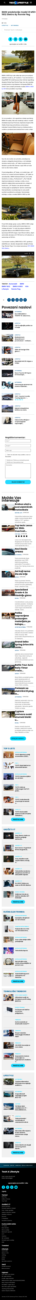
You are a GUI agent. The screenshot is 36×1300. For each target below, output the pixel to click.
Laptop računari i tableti (8, 1212)
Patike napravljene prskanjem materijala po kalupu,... (22, 618)
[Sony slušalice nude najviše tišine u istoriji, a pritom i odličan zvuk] (8, 859)
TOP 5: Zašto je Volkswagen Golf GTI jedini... (22, 789)
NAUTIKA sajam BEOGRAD (9, 1286)
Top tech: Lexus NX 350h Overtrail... (23, 528)
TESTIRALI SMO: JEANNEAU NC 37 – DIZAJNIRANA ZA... (21, 1108)
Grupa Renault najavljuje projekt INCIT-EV (21, 1096)
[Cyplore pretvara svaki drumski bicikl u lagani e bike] (8, 714)
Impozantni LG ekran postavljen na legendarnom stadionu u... (23, 1058)
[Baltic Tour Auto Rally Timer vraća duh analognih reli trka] (8, 668)
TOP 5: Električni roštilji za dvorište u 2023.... (22, 755)
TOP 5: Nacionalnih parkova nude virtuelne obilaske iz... (23, 813)
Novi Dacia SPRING (21, 550)
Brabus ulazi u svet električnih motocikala (23, 507)
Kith (26, 286)
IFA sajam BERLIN (6, 1276)
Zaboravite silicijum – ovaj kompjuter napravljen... (22, 421)
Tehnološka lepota (21, 951)
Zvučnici (4, 1236)
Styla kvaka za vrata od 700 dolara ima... (22, 930)
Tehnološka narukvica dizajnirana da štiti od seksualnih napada (22, 873)
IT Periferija (5, 1218)
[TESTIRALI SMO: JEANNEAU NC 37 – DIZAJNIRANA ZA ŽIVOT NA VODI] (8, 1106)
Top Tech (17, 534)
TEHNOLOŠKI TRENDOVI (14, 991)
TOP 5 (16, 763)
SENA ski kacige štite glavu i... (22, 350)
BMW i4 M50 (18, 286)
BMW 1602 (6, 286)
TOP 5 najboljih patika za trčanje (23, 326)
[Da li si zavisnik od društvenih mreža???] (8, 1022)
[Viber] (25, 300)
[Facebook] (10, 39)
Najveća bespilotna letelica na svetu (22, 409)
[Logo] (18, 2)
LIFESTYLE (8, 1075)
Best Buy (4, 1197)
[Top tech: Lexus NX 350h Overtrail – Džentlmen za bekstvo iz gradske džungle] (8, 528)
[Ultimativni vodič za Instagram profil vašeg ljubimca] (8, 997)
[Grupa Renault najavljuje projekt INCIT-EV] (8, 1094)
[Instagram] (15, 39)
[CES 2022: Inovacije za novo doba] (8, 1045)
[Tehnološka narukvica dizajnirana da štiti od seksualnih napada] (8, 871)
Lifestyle (5, 25)
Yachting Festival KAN (8, 1288)
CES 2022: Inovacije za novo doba (22, 1046)
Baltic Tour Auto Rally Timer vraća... (24, 667)
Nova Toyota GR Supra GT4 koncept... (23, 374)
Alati (3, 1242)
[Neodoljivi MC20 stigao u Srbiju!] (7, 361)
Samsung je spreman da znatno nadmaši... (23, 385)
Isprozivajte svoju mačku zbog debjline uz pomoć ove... (23, 963)
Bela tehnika (5, 1228)
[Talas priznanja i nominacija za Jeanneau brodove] (8, 1118)
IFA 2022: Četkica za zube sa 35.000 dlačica (23, 884)
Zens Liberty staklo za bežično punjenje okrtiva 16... (22, 837)
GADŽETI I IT (9, 829)
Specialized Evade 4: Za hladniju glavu (23, 592)
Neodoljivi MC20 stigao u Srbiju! (24, 362)
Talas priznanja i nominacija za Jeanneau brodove (21, 1120)
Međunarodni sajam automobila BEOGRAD (13, 1280)
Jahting (17, 1104)
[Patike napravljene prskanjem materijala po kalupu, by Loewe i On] (8, 616)
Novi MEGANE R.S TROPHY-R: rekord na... (23, 315)
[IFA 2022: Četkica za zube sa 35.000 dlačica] (8, 883)
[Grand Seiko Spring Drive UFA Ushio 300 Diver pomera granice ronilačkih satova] (8, 645)
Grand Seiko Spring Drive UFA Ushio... (24, 644)
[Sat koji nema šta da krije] (8, 574)
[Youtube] (26, 39)
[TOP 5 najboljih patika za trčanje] (7, 326)
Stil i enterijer (5, 1238)
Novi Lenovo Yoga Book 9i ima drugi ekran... (23, 849)
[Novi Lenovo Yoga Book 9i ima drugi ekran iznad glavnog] (8, 848)
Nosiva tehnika (20, 892)
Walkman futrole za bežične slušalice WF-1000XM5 (22, 896)
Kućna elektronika (21, 752)
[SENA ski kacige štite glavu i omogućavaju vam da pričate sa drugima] (7, 350)
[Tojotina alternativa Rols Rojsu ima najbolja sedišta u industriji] (8, 1081)
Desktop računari (7, 1214)
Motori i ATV (18, 512)
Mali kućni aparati (7, 1232)
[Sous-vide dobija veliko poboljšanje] (8, 940)
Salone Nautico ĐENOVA (8, 1290)
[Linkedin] (21, 300)
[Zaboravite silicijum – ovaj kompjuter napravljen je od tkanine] (7, 420)
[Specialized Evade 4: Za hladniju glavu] (8, 592)
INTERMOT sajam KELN (8, 1284)
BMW (22, 284)
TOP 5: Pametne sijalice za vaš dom (23, 777)
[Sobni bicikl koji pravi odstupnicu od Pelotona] (8, 974)
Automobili (15, 25)
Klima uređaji (5, 1230)
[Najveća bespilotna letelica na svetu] (7, 408)
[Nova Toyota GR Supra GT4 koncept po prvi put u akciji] (7, 373)
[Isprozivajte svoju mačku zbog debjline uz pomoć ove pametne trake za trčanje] (8, 961)
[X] (20, 39)
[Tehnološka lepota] (8, 950)
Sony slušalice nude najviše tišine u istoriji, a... (22, 860)
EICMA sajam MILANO (8, 1278)
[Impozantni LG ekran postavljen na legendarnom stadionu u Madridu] (8, 1056)
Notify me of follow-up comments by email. (18, 460)
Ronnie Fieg (15, 289)
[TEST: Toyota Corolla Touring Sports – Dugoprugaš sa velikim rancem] (7, 396)
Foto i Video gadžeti (21, 995)
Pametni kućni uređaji (22, 926)
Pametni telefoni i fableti (9, 1208)
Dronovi (4, 1216)
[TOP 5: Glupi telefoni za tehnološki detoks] (8, 765)
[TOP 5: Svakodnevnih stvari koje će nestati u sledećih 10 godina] (8, 799)
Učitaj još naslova (17, 738)
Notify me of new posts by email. (15, 462)
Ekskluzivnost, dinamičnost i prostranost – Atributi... (23, 339)
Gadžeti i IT (18, 833)
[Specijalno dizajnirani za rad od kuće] (8, 918)
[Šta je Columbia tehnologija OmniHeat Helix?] (8, 1033)
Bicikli (17, 598)
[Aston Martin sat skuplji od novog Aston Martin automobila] (8, 1145)
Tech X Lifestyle (10, 1171)
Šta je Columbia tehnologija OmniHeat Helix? (22, 1035)
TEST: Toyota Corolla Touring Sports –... (22, 397)
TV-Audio (4, 1226)
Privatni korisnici (6, 1266)
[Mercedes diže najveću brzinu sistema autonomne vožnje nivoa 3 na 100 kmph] (8, 1131)
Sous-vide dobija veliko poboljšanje (23, 940)
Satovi (17, 577)
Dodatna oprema (7, 1220)
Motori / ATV (5, 1253)
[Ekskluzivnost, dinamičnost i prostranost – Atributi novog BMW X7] (7, 337)
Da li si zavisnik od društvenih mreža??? (22, 1023)
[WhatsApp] (17, 300)
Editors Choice (6, 1199)
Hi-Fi (3, 1234)
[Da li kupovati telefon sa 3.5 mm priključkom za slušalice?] (8, 1010)
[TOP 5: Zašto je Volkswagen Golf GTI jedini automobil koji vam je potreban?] (8, 787)
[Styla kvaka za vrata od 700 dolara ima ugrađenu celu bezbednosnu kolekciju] (8, 929)
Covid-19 (17, 809)
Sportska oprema (20, 627)
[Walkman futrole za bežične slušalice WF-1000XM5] (8, 894)
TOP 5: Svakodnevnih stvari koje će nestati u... (22, 801)
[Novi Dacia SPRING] (8, 552)
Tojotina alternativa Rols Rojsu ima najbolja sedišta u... (22, 1083)
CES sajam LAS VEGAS (8, 1274)
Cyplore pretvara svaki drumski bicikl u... (23, 715)
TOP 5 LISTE (9, 748)
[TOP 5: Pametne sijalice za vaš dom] (8, 776)
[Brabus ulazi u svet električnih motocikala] (8, 507)
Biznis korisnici (6, 1268)
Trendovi (18, 1019)
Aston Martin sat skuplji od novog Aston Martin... (23, 1147)
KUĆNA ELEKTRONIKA (14, 912)
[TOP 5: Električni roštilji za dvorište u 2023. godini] (8, 754)
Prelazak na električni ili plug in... (24, 691)
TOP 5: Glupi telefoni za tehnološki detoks (22, 766)
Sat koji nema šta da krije (22, 573)
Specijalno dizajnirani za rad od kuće (22, 919)
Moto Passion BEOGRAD (8, 1282)
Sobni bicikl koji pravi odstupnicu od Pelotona (22, 975)
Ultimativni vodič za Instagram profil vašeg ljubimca (23, 999)
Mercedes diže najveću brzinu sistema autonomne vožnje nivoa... (23, 1133)
